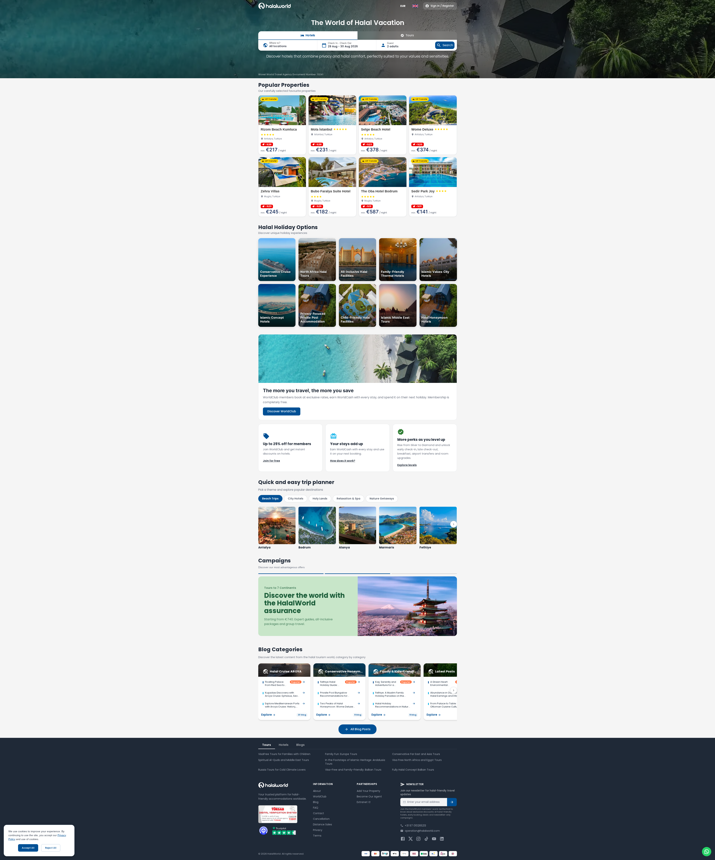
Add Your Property (368, 791)
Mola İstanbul (321, 129)
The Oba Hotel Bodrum (379, 191)
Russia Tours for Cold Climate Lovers (282, 770)
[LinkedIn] (441, 838)
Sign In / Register (442, 6)
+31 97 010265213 (415, 825)
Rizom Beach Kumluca (279, 129)
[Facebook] (402, 838)
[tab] (291, 573)
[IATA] (263, 830)
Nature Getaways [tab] (382, 498)
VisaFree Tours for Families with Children (284, 754)
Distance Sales (322, 824)
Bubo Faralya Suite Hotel (330, 191)
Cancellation (321, 819)
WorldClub (319, 796)
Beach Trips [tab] (270, 498)
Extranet (362, 802)
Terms (317, 835)
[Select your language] (415, 6)
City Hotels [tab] (295, 498)
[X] (410, 838)
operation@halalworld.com (422, 831)
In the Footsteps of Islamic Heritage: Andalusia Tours (355, 762)
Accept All (28, 848)
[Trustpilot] (284, 830)
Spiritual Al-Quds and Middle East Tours (283, 760)
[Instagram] (418, 838)
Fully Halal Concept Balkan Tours (413, 770)
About (317, 791)
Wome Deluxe (422, 129)
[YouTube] (434, 838)
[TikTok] (426, 838)
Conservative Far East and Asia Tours (416, 754)
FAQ (315, 808)
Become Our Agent (369, 796)
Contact (318, 813)
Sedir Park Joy (423, 191)
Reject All (50, 848)
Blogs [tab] (300, 745)
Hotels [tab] (283, 745)
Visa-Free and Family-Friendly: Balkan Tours (353, 770)
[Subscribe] (452, 802)
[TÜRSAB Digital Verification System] (277, 814)
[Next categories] (453, 690)
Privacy (317, 830)
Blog (315, 802)
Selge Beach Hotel (375, 129)
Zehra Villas (270, 191)
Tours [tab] (266, 745)
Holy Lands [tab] (320, 498)
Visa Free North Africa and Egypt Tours (417, 760)
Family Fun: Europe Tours (341, 754)
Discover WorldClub (281, 411)
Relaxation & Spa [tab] (348, 498)
